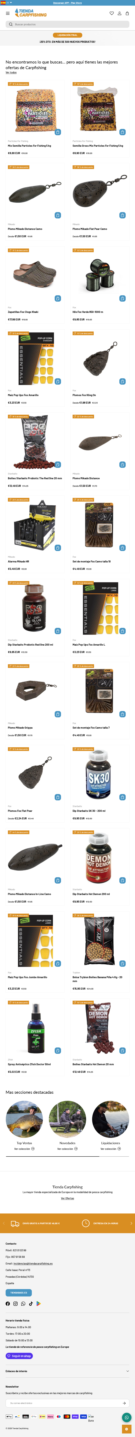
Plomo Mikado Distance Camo (25, 228)
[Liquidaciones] (110, 1119)
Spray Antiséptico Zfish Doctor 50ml (29, 1064)
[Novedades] (67, 1119)
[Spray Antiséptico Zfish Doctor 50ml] (35, 1028)
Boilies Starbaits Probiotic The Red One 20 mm (35, 478)
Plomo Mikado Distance (86, 478)
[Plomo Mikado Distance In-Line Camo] (35, 857)
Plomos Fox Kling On (84, 395)
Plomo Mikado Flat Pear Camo (90, 228)
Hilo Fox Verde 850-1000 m (88, 311)
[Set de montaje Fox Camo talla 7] (100, 691)
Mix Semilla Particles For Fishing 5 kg (29, 145)
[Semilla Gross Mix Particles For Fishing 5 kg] (100, 109)
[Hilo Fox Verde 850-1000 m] (100, 275)
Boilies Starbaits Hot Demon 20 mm (93, 1064)
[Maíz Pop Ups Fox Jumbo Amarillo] (35, 941)
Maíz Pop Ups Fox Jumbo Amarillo (27, 977)
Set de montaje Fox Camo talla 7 (91, 727)
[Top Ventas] (24, 1119)
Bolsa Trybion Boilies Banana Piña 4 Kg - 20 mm (97, 979)
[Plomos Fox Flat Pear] (35, 774)
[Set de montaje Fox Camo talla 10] (100, 525)
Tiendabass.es (18, 1292)
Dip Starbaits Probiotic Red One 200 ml (30, 644)
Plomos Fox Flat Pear (20, 810)
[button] (127, 13)
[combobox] (67, 24)
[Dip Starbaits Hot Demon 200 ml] (100, 857)
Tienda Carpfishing (20, 1428)
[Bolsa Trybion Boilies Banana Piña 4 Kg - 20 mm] (100, 941)
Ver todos (11, 72)
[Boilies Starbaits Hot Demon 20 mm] (100, 1028)
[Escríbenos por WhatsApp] (126, 1417)
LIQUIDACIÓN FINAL (68, 35)
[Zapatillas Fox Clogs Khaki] (35, 275)
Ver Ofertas (67, 1198)
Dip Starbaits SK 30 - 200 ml (89, 810)
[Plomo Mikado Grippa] (35, 691)
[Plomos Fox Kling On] (100, 359)
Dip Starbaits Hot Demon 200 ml (91, 894)
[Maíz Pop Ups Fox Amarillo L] (100, 608)
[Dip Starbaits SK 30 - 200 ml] (100, 774)
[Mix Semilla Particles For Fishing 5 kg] (35, 109)
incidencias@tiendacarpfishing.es (33, 1263)
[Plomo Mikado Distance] (100, 442)
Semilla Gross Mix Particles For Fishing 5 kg (98, 145)
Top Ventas (24, 1143)
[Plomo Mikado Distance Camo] (35, 192)
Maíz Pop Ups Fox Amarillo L (89, 644)
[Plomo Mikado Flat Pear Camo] (100, 192)
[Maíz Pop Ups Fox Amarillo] (35, 359)
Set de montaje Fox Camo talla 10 (92, 561)
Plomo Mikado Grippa (20, 727)
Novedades (67, 1143)
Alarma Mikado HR (18, 561)
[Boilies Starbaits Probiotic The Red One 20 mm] (35, 442)
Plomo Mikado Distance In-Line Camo (29, 894)
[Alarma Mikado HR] (35, 525)
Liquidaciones (110, 1143)
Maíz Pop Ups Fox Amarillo (23, 395)
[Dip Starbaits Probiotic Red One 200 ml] (35, 608)
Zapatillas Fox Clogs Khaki (23, 311)
